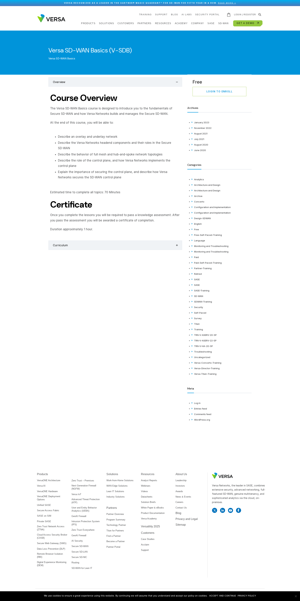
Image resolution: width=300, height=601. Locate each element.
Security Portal (207, 14)
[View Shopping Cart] (229, 14)
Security (198, 307)
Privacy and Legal (187, 518)
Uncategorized (202, 357)
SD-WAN (198, 296)
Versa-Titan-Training (205, 373)
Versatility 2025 (150, 526)
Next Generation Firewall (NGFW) (84, 487)
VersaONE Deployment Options (48, 498)
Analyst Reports (149, 480)
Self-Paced (200, 312)
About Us (181, 474)
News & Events (183, 496)
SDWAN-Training (203, 301)
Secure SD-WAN (80, 546)
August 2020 (201, 144)
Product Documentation (153, 513)
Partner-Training (203, 268)
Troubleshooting (203, 351)
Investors (180, 485)
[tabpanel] (115, 163)
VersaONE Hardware (47, 491)
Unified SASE (44, 505)
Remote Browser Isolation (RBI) (50, 555)
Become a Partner (115, 541)
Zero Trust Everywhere (83, 530)
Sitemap (181, 524)
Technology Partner (116, 525)
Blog (174, 14)
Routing (75, 562)
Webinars (145, 485)
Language (199, 240)
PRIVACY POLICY (247, 595)
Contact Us (181, 507)
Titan (197, 323)
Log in (197, 403)
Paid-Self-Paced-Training (208, 262)
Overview (59, 82)
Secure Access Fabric (48, 510)
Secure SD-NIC (79, 557)
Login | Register (245, 14)
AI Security (77, 541)
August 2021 (200, 133)
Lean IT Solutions (115, 491)
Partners (111, 507)
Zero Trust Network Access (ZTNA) (50, 528)
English (198, 223)
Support (161, 14)
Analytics (199, 179)
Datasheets (146, 496)
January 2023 (201, 122)
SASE (197, 279)
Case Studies (148, 539)
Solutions (112, 474)
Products (42, 474)
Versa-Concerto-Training (207, 362)
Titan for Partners (115, 530)
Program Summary (115, 519)
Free (196, 229)
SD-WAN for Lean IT (82, 568)
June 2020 (200, 150)
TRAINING (145, 14)
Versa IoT (76, 494)
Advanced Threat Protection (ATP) (86, 501)
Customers (147, 532)
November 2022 (202, 128)
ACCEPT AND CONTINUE (222, 595)
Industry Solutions (115, 496)
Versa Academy (149, 518)
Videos (144, 491)
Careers (179, 502)
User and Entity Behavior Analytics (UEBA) (84, 509)
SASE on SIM (44, 516)
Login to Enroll (219, 91)
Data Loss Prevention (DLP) (51, 549)
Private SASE (44, 521)
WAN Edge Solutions (117, 485)
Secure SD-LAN (80, 551)
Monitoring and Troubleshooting (211, 246)
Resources (147, 474)
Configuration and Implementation (212, 207)
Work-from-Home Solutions (120, 480)
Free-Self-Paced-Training (208, 235)
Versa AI (41, 485)
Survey (198, 318)
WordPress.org (202, 419)
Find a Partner (113, 536)
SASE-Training (201, 290)
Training (198, 329)
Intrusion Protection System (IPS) (86, 523)
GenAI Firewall (79, 516)
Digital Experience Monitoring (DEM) (51, 564)
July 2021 (199, 139)
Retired (198, 273)
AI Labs (187, 14)
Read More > (227, 3)
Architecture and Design (207, 185)
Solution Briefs (148, 502)
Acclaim (145, 544)
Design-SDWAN (202, 218)
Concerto (199, 201)
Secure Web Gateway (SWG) (51, 543)
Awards (179, 491)
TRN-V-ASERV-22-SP (205, 340)
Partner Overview (115, 514)
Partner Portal (113, 547)
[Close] (295, 3)
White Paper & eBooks (152, 507)
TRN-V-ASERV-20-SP (205, 335)
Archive (198, 196)
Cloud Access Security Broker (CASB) (52, 536)
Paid (196, 257)
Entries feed (200, 408)
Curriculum (60, 245)
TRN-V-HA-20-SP (203, 346)
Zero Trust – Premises (83, 480)
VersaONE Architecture (48, 480)
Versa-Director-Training (207, 368)
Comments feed (202, 414)
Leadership (181, 480)
